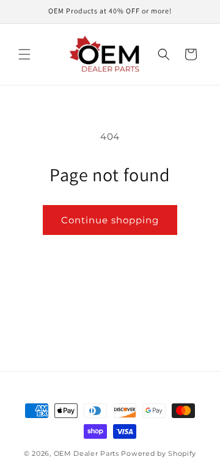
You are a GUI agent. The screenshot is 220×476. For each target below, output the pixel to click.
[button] (24, 54)
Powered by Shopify (158, 453)
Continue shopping (110, 220)
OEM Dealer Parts (86, 453)
